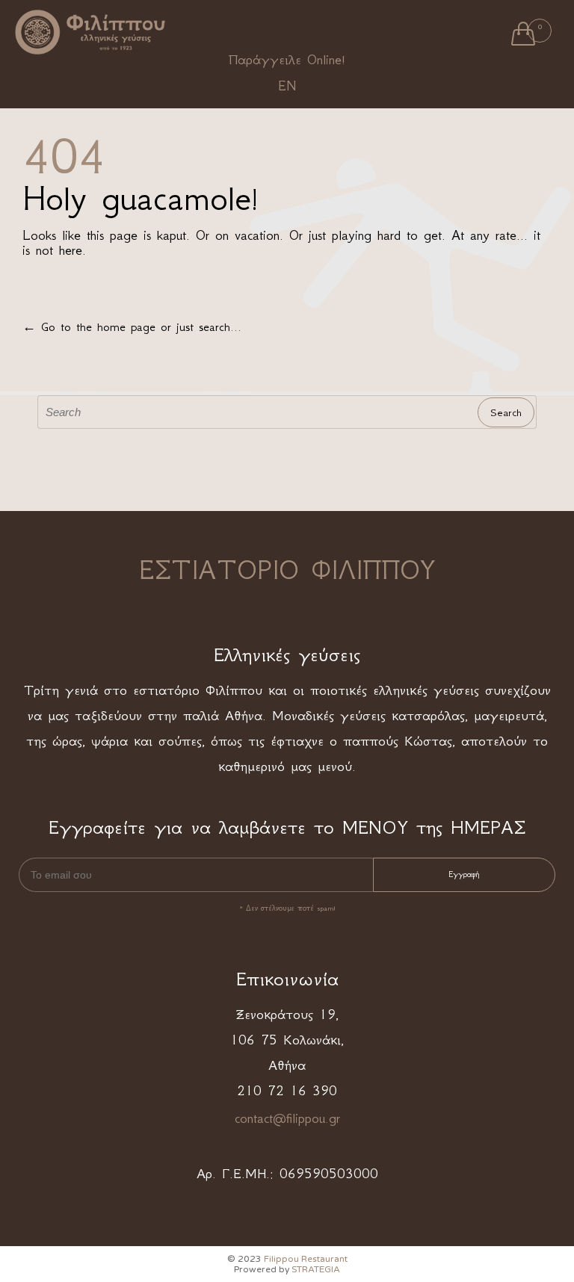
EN (287, 86)
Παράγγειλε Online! (287, 60)
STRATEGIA (315, 1269)
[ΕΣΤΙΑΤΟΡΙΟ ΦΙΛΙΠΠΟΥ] (90, 32)
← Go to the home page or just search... (131, 326)
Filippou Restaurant (306, 1259)
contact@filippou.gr (287, 1118)
